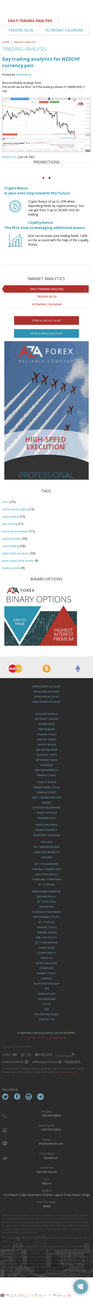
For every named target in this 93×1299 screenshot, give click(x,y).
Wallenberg (23, 74)
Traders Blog (47, 296)
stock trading (10, 546)
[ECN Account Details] (46, 425)
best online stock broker (18, 561)
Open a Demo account (47, 333)
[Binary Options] (40, 615)
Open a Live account (46, 320)
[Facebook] (17, 1096)
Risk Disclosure (68, 1072)
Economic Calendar (47, 304)
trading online (11, 568)
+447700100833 (51, 1115)
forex (5, 502)
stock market (10, 517)
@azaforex (51, 1158)
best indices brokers (15, 553)
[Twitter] (5, 1096)
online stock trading (15, 509)
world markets (11, 539)
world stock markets (15, 531)
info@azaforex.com (51, 1143)
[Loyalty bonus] (15, 244)
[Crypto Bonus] (15, 210)
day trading (9, 524)
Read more (9, 157)
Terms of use (58, 1037)
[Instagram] (29, 1096)
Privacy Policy (36, 1037)
